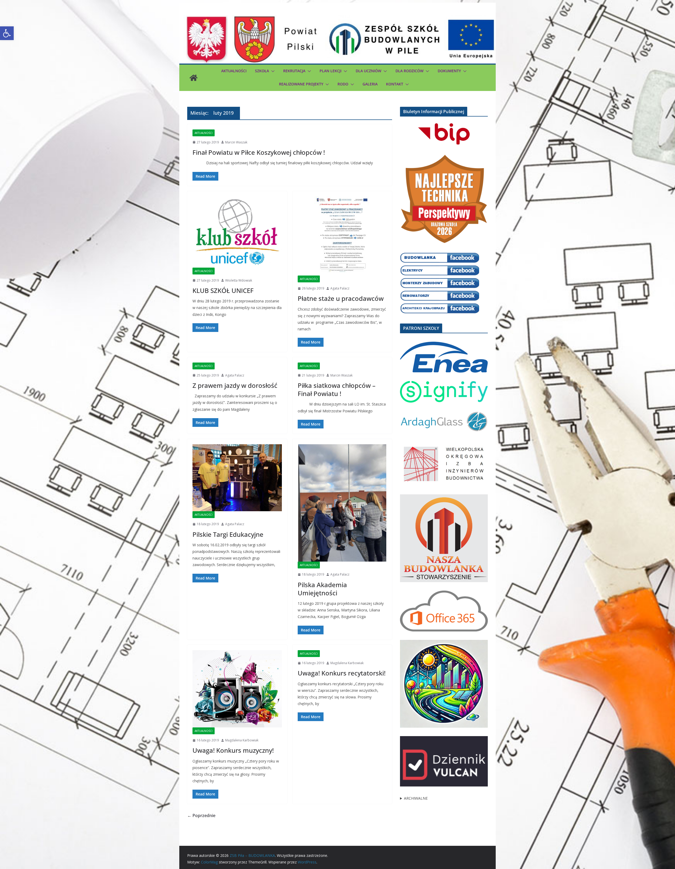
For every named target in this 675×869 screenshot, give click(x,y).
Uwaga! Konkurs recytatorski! (341, 673)
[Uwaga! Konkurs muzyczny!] (237, 688)
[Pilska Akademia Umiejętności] (342, 503)
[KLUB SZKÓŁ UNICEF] (237, 232)
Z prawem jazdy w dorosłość (234, 385)
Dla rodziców (409, 70)
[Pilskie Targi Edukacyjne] (237, 477)
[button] (7, 33)
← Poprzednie (201, 815)
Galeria (370, 83)
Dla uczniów (368, 70)
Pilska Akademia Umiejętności (322, 588)
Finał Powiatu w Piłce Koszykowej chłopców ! (258, 152)
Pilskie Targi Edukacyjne (227, 534)
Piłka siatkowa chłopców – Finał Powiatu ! (336, 389)
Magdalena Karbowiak (241, 740)
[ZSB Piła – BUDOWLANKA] (193, 77)
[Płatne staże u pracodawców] (342, 236)
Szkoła (262, 70)
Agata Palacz (339, 288)
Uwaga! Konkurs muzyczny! (233, 750)
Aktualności (234, 70)
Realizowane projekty (301, 83)
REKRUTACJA (294, 70)
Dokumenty (449, 70)
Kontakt (394, 83)
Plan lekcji (330, 70)
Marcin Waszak (236, 142)
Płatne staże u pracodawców (341, 298)
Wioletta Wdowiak (238, 280)
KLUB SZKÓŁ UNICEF (223, 290)
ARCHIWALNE (416, 798)
